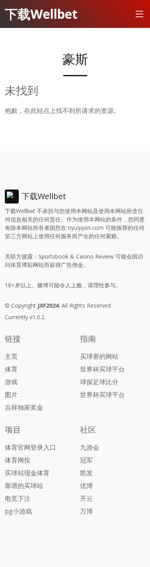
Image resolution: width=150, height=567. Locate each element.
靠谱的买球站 (24, 485)
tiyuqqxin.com (86, 227)
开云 (86, 498)
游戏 (11, 381)
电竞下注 (17, 498)
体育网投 (17, 460)
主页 (11, 356)
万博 (86, 511)
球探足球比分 (99, 381)
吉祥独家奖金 (24, 407)
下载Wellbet (41, 13)
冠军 (86, 460)
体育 (11, 369)
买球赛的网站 (99, 356)
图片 (11, 394)
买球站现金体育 (27, 472)
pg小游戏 (18, 511)
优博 (86, 485)
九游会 (89, 447)
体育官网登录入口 (30, 447)
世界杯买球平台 (102, 369)
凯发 (86, 472)
